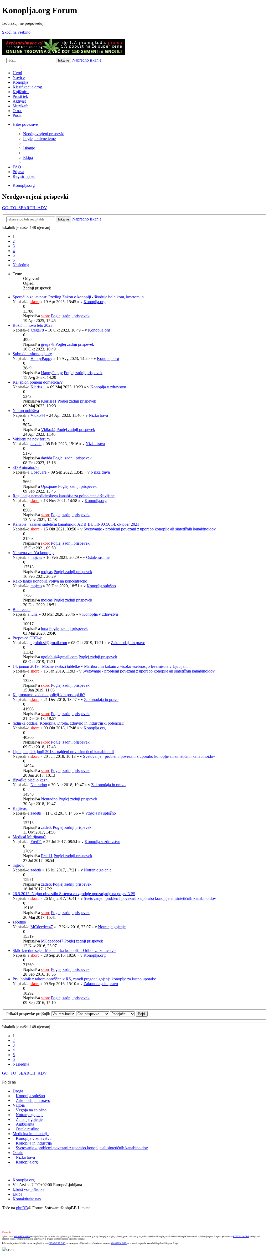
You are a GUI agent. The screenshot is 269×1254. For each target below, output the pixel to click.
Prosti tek (20, 96)
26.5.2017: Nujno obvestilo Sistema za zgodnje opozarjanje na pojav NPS (74, 893)
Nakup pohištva (26, 410)
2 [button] (14, 241)
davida (36, 444)
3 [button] (14, 246)
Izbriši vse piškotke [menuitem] (28, 1189)
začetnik (19, 922)
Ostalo (18, 1152)
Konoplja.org (24, 185)
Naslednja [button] (21, 265)
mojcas (36, 557)
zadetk (35, 813)
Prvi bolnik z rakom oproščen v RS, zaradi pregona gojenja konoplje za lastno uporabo (84, 979)
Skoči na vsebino (16, 32)
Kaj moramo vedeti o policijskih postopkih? (49, 695)
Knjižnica (21, 91)
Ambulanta (25, 1124)
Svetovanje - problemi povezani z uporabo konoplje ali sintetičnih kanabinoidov (150, 529)
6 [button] (14, 260)
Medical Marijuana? (29, 837)
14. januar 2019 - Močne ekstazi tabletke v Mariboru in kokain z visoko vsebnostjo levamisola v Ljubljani (100, 666)
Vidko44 (37, 415)
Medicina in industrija (31, 1133)
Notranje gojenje (97, 870)
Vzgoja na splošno (100, 813)
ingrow (18, 865)
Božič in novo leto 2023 (33, 325)
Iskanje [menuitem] (29, 148)
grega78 (37, 330)
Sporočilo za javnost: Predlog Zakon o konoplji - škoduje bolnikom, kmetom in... (80, 297)
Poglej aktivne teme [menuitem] (39, 138)
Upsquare (38, 472)
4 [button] (14, 250)
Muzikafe (20, 106)
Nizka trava (98, 415)
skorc (34, 301)
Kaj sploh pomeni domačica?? (38, 382)
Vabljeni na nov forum (31, 439)
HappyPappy (41, 358)
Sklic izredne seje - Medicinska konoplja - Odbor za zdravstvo (64, 950)
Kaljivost (20, 808)
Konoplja (20, 82)
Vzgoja (19, 1105)
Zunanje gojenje (29, 1119)
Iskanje (63, 60)
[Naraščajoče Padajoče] (122, 1013)
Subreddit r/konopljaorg (32, 354)
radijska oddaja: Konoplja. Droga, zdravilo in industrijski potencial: (68, 723)
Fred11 (36, 841)
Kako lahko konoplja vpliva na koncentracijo (50, 581)
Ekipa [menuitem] (28, 157)
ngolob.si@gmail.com (48, 642)
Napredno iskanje (86, 60)
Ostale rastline (98, 557)
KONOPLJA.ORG (22, 1236)
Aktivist (19, 101)
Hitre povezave (25, 124)
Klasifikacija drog (27, 87)
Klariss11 (38, 387)
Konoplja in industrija (34, 1143)
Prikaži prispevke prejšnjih (28, 1013)
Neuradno (38, 785)
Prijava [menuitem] (18, 171)
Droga (18, 1091)
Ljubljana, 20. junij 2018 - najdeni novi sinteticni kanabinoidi (63, 751)
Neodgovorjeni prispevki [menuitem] (43, 134)
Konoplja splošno (101, 586)
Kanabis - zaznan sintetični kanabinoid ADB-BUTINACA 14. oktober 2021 (76, 524)
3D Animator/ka (26, 467)
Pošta (17, 115)
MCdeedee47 (41, 927)
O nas (17, 110)
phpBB (22, 1208)
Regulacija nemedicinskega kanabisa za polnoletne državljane (64, 496)
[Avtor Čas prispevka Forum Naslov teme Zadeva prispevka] (92, 1013)
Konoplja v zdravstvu (108, 387)
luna (34, 614)
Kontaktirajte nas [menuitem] (27, 1199)
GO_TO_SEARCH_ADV (24, 207)
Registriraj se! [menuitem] (24, 176)
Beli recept (21, 609)
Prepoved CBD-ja (28, 638)
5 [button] (14, 255)
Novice (19, 77)
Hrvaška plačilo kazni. (31, 780)
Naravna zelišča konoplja (33, 552)
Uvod (17, 73)
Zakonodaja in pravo (128, 642)
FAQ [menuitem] (17, 167)
